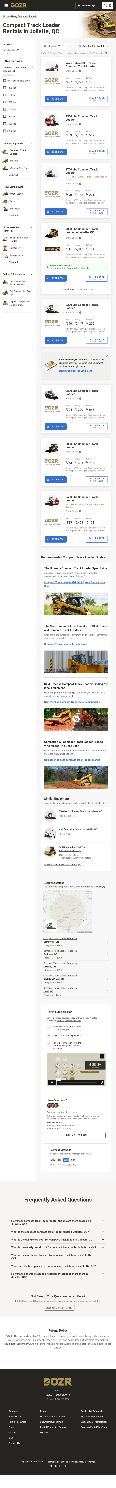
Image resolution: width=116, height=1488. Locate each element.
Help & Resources (17, 1422)
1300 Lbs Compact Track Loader (82, 118)
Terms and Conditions (58, 1462)
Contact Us (14, 1443)
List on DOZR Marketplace (94, 1422)
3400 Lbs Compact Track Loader (82, 498)
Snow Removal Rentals (51, 1422)
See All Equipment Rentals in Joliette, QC (62, 864)
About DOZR (14, 1416)
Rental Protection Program (53, 1427)
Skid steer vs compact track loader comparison (72, 702)
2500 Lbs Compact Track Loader (82, 392)
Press (11, 1427)
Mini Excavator (78, 829)
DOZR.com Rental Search (52, 1416)
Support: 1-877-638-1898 (58, 1399)
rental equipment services (69, 1020)
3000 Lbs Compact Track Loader (82, 445)
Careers (12, 1432)
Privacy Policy (77, 1462)
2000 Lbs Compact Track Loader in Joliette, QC (82, 230)
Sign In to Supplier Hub (92, 1416)
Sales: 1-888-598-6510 (58, 1395)
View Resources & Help (59, 1307)
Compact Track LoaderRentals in (60, 940)
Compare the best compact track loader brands (72, 759)
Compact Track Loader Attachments (65, 644)
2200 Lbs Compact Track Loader (82, 306)
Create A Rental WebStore (94, 1427)
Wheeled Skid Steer (80, 811)
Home (6, 16)
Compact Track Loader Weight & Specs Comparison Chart (74, 584)
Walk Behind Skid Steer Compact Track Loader (81, 65)
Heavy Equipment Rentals (24, 16)
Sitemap (91, 1462)
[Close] (107, 356)
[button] (18, 71)
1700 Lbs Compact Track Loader (82, 171)
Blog (10, 1438)
